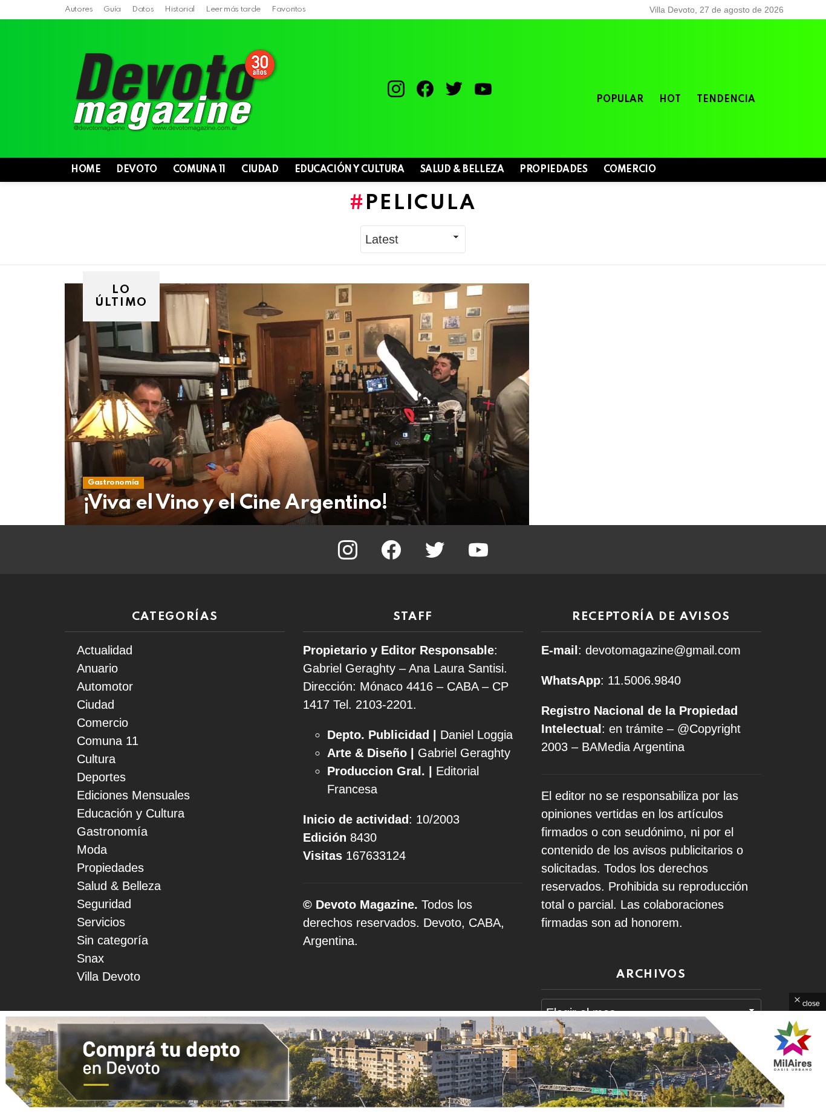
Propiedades (553, 170)
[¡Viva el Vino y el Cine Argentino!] (297, 404)
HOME (85, 170)
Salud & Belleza (462, 170)
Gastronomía (113, 482)
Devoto (136, 170)
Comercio (629, 170)
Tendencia (726, 100)
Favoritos (289, 9)
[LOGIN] (754, 170)
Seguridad (104, 904)
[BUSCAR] (733, 170)
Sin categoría (112, 940)
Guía (112, 9)
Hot (670, 100)
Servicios (101, 922)
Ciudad (259, 170)
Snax (90, 958)
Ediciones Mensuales (133, 795)
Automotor (105, 686)
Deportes (101, 777)
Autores (79, 9)
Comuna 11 (199, 170)
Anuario (97, 668)
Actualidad (104, 650)
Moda (92, 849)
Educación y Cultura (349, 170)
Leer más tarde (233, 9)
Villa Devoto (108, 976)
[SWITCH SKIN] (713, 170)
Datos (143, 9)
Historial (179, 9)
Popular (619, 100)
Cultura (96, 759)
